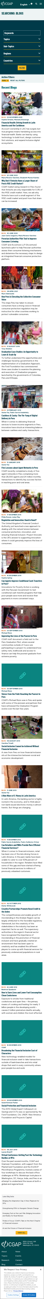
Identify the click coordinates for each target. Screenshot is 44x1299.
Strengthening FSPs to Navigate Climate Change (21, 1208)
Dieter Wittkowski (8, 906)
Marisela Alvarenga (21, 120)
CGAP (4, 1047)
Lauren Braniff (7, 1152)
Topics (4, 1256)
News (17, 1251)
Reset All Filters (17, 80)
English (23, 4)
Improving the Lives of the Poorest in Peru (19, 636)
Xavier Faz (5, 412)
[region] (22, 1282)
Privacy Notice (18, 1291)
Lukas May (16, 517)
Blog (3, 1264)
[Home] (7, 4)
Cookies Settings (13, 1295)
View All (21, 1233)
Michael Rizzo (7, 633)
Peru (4, 80)
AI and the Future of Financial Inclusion (17, 1228)
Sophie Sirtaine (7, 120)
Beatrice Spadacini (9, 989)
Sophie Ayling (7, 578)
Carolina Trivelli (7, 743)
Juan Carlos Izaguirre (10, 236)
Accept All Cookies (29, 1295)
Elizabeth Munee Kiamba (29, 178)
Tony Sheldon (7, 349)
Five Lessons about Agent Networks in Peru (20, 467)
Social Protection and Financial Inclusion (19, 1105)
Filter (22, 68)
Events (18, 1256)
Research (5, 1260)
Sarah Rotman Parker (10, 1103)
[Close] (40, 1269)
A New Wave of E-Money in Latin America (19, 795)
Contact (19, 1264)
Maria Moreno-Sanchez (10, 178)
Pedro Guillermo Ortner (30, 842)
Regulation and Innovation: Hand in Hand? (19, 520)
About (4, 1251)
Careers (18, 1260)
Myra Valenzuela (8, 294)
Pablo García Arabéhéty (19, 412)
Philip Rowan (6, 517)
